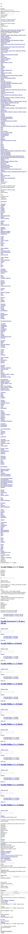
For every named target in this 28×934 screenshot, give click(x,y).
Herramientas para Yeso (6, 85)
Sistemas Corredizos (5, 104)
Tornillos (20, 75)
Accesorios (8, 75)
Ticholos (2, 210)
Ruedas (13, 105)
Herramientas (4, 119)
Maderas (3, 31)
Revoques (3, 211)
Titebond (3, 123)
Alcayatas (3, 97)
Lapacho (10, 169)
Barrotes (6, 161)
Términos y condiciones (6, 557)
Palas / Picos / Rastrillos (6, 386)
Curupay (6, 169)
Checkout (3, 922)
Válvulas (23, 50)
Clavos (24, 108)
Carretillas (14, 120)
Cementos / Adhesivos (6, 58)
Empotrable (8, 140)
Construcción (4, 30)
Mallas (9, 37)
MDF (19, 150)
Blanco (2, 175)
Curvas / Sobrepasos (16, 50)
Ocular (9, 92)
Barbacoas (3, 139)
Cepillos (20, 83)
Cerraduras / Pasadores (14, 97)
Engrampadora (9, 118)
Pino (2, 163)
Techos (2, 45)
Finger (23, 171)
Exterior (3, 78)
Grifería (5, 57)
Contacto (8, 555)
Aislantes (3, 66)
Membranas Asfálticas (19, 40)
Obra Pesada (3, 33)
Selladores (3, 122)
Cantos (8, 171)
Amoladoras (9, 83)
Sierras (2, 334)
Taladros (2, 335)
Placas (2, 69)
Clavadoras (3, 118)
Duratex (2, 179)
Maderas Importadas (5, 167)
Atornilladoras (15, 83)
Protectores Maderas (17, 89)
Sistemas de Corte (5, 388)
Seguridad (3, 91)
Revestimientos (4, 76)
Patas (2, 371)
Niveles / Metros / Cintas (6, 102)
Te (1, 263)
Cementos (8, 35)
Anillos (2, 44)
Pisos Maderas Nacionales (6, 486)
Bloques (16, 35)
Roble (16, 169)
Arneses (3, 92)
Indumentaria (4, 110)
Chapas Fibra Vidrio (16, 46)
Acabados (3, 89)
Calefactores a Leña (10, 126)
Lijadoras (3, 331)
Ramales (2, 243)
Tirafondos (7, 108)
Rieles (10, 105)
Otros (6, 37)
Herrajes (2, 96)
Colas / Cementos (5, 95)
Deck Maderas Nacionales (16, 157)
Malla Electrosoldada (5, 215)
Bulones (21, 108)
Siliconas (20, 95)
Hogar (23, 30)
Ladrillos (20, 35)
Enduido (14, 78)
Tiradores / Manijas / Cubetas (7, 374)
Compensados (13, 171)
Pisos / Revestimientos (6, 154)
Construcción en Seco (12, 30)
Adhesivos (3, 93)
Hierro (2, 213)
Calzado (6, 111)
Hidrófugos (8, 40)
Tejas (8, 48)
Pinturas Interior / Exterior (6, 62)
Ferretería (19, 30)
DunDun (7, 59)
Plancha (2, 146)
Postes (4, 163)
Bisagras (7, 97)
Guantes (24, 111)
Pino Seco (10, 166)
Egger (2, 174)
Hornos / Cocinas (5, 132)
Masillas (7, 89)
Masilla (2, 79)
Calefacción (3, 124)
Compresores (4, 84)
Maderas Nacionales (5, 150)
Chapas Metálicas (5, 46)
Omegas (13, 75)
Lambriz (10, 72)
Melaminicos (8, 31)
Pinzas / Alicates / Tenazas (6, 387)
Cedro (2, 169)
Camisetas (10, 111)
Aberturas (3, 136)
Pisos (2, 53)
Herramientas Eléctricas (6, 82)
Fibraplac (3, 176)
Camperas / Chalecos (17, 111)
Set (11, 120)
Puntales (2, 217)
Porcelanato (8, 54)
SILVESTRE (12, 871)
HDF (14, 178)
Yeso (11, 70)
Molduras (3, 72)
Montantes (3, 75)
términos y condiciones (9, 900)
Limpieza (3, 114)
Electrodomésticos (5, 133)
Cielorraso (23, 150)
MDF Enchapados (5, 530)
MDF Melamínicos (5, 531)
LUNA (4, 872)
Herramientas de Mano (6, 100)
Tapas (2, 244)
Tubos (2, 52)
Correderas (3, 105)
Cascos (6, 92)
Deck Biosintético (17, 156)
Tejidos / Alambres (5, 36)
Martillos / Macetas (22, 101)
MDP (11, 178)
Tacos (2, 406)
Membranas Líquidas (5, 41)
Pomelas (2, 373)
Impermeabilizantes (5, 39)
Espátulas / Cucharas (13, 101)
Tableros (2, 170)
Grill (2, 141)
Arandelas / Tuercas (14, 108)
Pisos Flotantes (14, 54)
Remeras (3, 418)
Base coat (3, 80)
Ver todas (15, 610)
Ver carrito (3, 915)
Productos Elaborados (5, 152)
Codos (9, 44)
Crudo (8, 175)
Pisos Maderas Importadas (6, 484)
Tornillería (3, 106)
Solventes (24, 89)
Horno (2, 144)
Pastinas (3, 59)
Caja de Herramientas (6, 120)
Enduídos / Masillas (5, 70)
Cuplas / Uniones (15, 44)
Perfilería (3, 74)
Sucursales (3, 555)
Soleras (16, 75)
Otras (13, 169)
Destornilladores (4, 101)
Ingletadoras (3, 330)
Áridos (12, 35)
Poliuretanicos (15, 95)
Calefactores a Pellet (5, 443)
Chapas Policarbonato (5, 252)
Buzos (2, 111)
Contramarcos (12, 161)
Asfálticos (3, 40)
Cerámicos (3, 54)
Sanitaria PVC (4, 43)
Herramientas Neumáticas (6, 117)
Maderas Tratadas (14, 150)
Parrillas (10, 132)
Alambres (3, 37)
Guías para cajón (4, 369)
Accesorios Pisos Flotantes (7, 156)
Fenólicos (19, 171)
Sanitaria (3, 56)
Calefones (17, 126)
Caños (5, 44)
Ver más (24, 35)
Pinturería (3, 61)
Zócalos (2, 161)
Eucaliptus (3, 166)
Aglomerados (4, 171)
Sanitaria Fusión (4, 49)
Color (5, 175)
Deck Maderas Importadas (6, 480)
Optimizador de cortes (16, 31)
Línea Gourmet (4, 131)
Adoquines (3, 35)
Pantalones (3, 417)
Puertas (2, 137)
